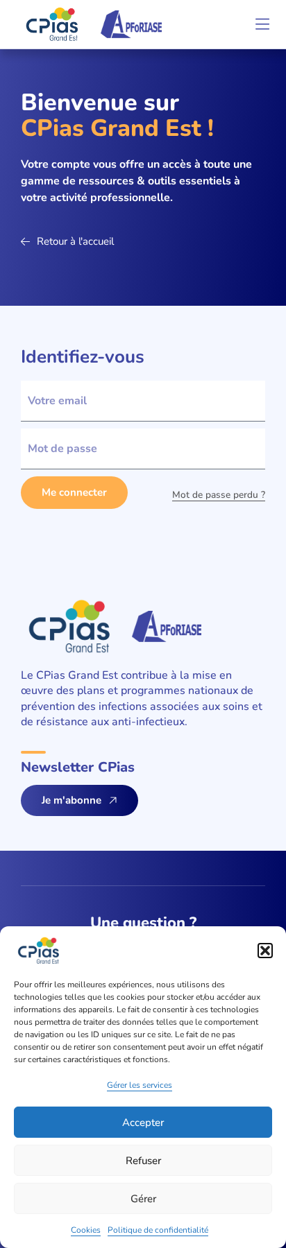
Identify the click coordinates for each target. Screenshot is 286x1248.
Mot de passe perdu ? (218, 494)
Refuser (143, 1161)
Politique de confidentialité (158, 1230)
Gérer (143, 1199)
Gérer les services (139, 1085)
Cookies (86, 1230)
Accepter (143, 1122)
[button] (265, 950)
